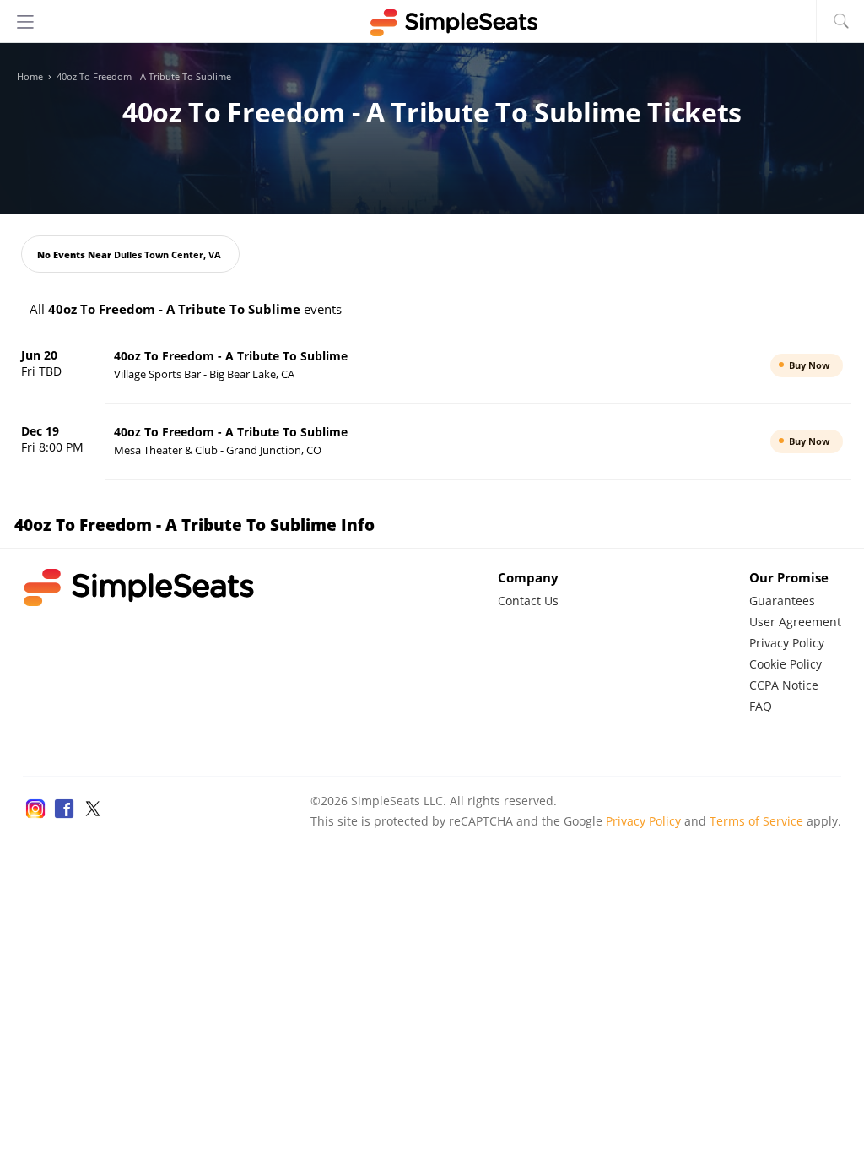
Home (30, 77)
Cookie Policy (785, 664)
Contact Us (528, 601)
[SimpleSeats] (432, 23)
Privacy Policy (786, 643)
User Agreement (795, 622)
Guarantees (782, 601)
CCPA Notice (783, 685)
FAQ (760, 706)
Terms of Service (756, 821)
